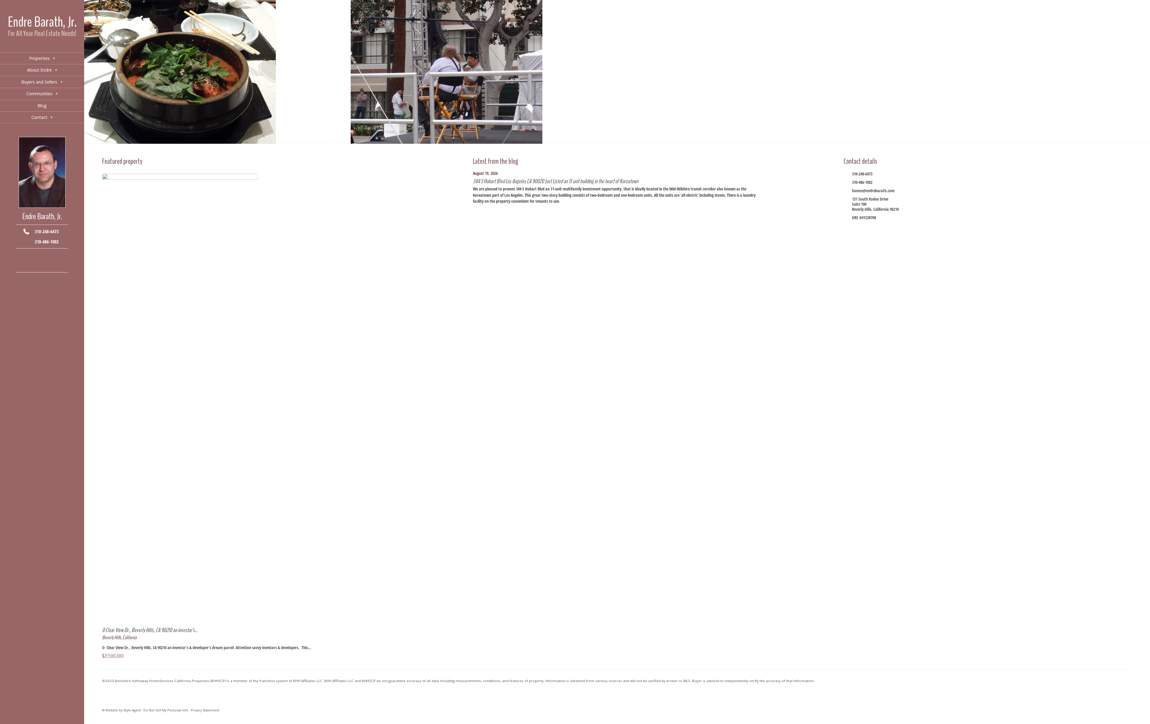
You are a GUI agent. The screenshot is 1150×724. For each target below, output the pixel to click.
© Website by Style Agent (121, 710)
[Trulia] (51, 265)
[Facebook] (24, 256)
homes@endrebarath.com (873, 190)
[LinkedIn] (33, 265)
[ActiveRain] (24, 265)
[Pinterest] (42, 265)
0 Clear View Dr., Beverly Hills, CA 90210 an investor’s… (150, 630)
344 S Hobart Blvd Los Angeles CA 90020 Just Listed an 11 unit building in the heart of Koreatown (555, 181)
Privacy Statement (205, 710)
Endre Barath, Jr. (42, 22)
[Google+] (51, 256)
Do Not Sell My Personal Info (165, 710)
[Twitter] (42, 256)
